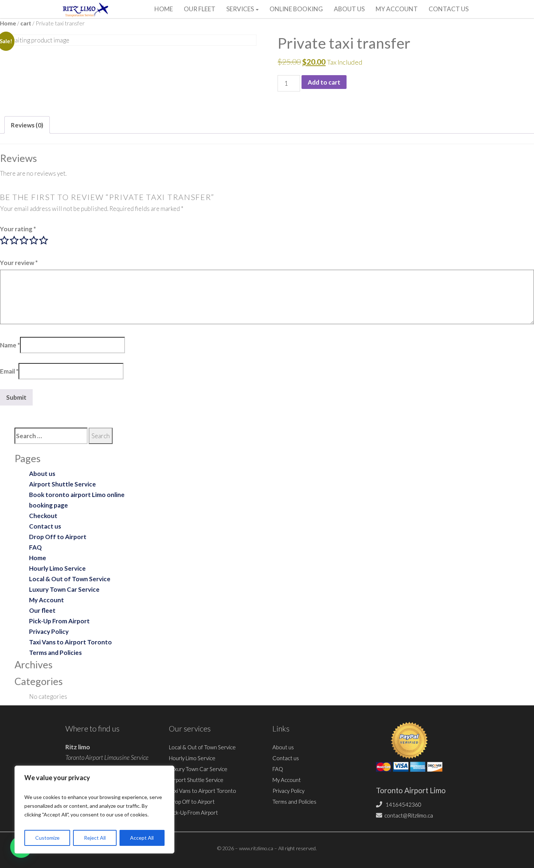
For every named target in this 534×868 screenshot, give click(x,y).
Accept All (142, 838)
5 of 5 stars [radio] (43, 240)
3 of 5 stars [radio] (24, 240)
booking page (48, 505)
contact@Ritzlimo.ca (408, 815)
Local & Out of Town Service (69, 579)
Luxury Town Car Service (64, 589)
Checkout (43, 515)
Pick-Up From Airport (59, 621)
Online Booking (296, 9)
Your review (19, 262)
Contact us (449, 9)
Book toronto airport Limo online (77, 494)
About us (349, 9)
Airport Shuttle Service (62, 484)
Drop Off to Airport (57, 537)
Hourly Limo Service (57, 568)
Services (240, 9)
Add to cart (324, 82)
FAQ (35, 547)
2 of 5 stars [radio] (14, 240)
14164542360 (402, 804)
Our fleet (199, 9)
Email (9, 371)
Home (163, 9)
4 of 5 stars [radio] (33, 240)
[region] (94, 809)
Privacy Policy (49, 631)
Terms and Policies (55, 652)
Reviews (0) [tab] (27, 125)
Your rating (18, 229)
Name (10, 345)
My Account (397, 9)
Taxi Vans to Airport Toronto (70, 642)
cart (25, 23)
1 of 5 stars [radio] (4, 240)
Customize (47, 838)
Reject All (95, 838)
